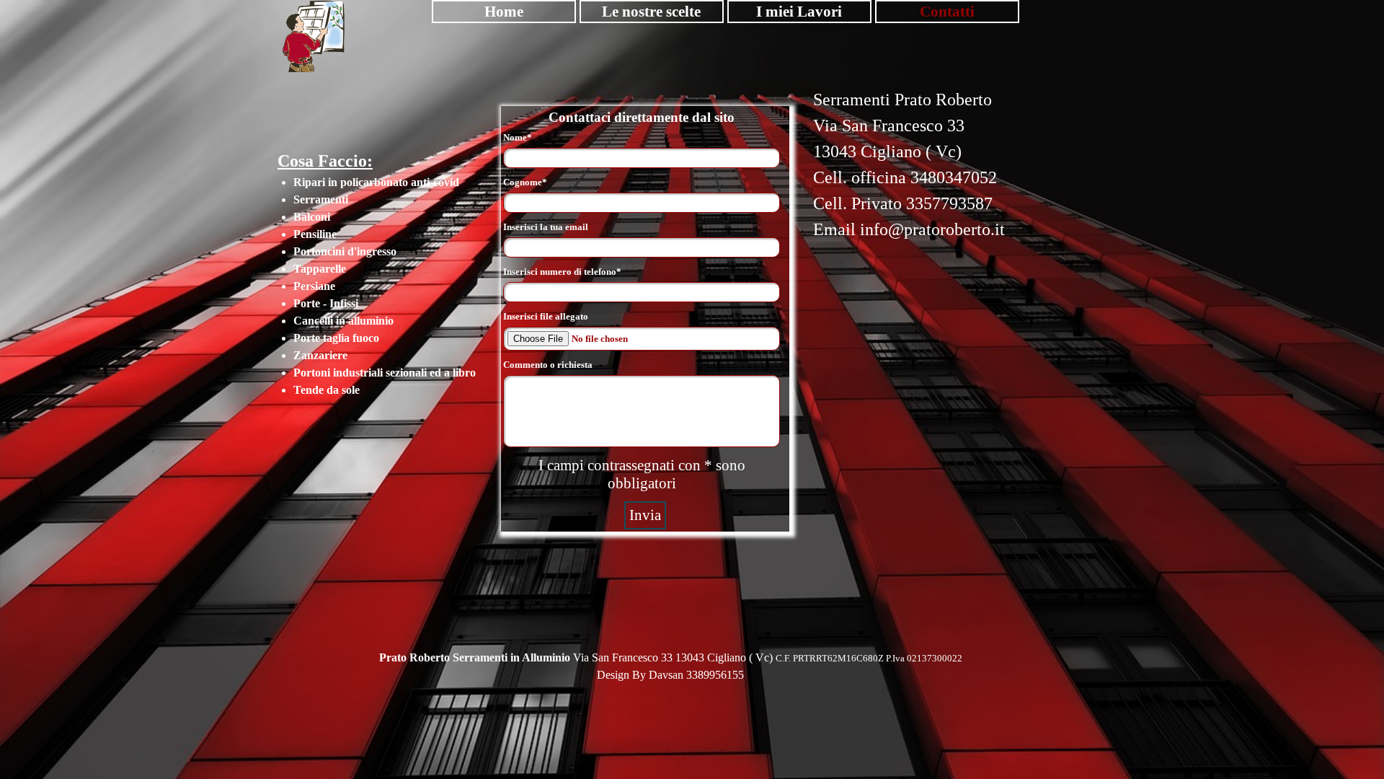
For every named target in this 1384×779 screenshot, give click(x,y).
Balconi (311, 138)
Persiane (314, 207)
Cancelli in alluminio (343, 242)
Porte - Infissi (325, 225)
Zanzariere (320, 276)
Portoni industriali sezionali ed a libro (384, 294)
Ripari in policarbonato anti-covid (376, 103)
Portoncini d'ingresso (344, 173)
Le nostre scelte (651, 11)
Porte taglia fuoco (336, 259)
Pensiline (315, 155)
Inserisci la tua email (545, 226)
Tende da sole (326, 311)
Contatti (947, 11)
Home (503, 11)
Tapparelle (319, 190)
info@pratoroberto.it (932, 229)
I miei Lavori (799, 11)
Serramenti (320, 121)
